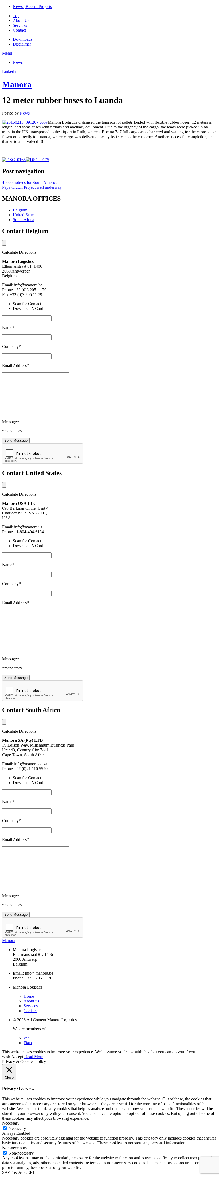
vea (26, 1038)
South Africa (23, 219)
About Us (21, 20)
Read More (33, 1056)
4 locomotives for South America (30, 182)
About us (31, 1001)
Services (20, 25)
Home (29, 996)
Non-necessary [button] (14, 1147)
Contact (19, 30)
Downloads (22, 39)
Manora (17, 84)
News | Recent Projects (32, 6)
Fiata (28, 1042)
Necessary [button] (10, 1123)
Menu (7, 53)
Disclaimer (22, 44)
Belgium (20, 210)
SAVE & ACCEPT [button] (18, 1172)
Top (16, 15)
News (18, 62)
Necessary (17, 1128)
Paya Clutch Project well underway (32, 187)
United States (24, 215)
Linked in (10, 71)
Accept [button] (17, 1056)
